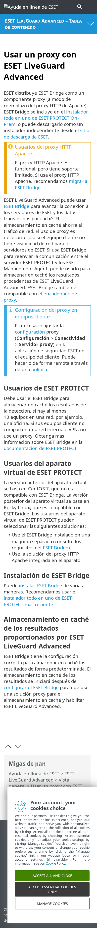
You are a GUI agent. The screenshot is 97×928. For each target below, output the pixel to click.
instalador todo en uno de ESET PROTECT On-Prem (46, 118)
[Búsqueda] (80, 7)
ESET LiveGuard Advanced (41, 776)
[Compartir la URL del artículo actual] (59, 728)
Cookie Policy (55, 868)
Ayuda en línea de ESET (34, 773)
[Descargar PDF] (72, 728)
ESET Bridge (16, 206)
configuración (30, 332)
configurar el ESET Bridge (31, 687)
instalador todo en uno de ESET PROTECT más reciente (38, 601)
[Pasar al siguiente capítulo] (18, 746)
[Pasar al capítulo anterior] (8, 746)
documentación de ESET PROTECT (40, 448)
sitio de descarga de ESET (46, 133)
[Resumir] (85, 728)
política (39, 369)
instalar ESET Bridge (40, 585)
